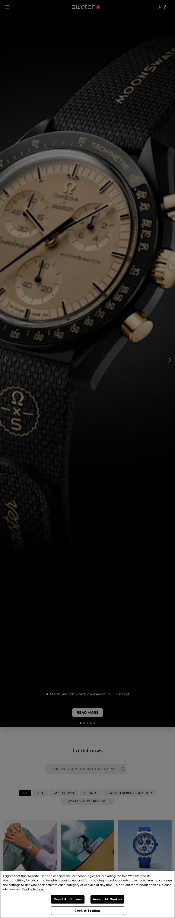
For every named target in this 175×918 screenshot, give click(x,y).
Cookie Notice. (33, 889)
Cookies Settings (87, 910)
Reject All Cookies (68, 899)
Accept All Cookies (107, 899)
